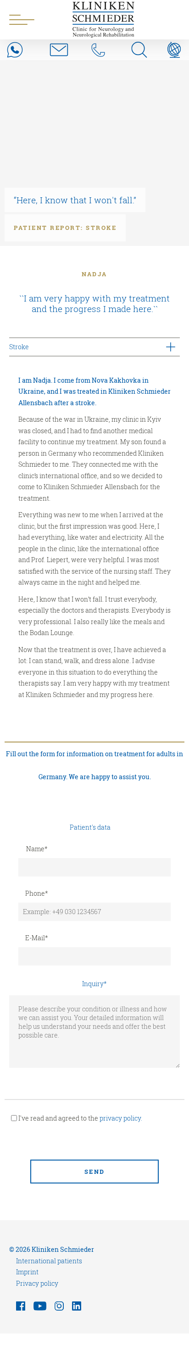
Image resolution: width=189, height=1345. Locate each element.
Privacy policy (37, 1283)
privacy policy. (121, 1118)
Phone (36, 893)
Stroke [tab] (19, 346)
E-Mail (36, 937)
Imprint (27, 1271)
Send (94, 1171)
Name (37, 848)
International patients (49, 1260)
